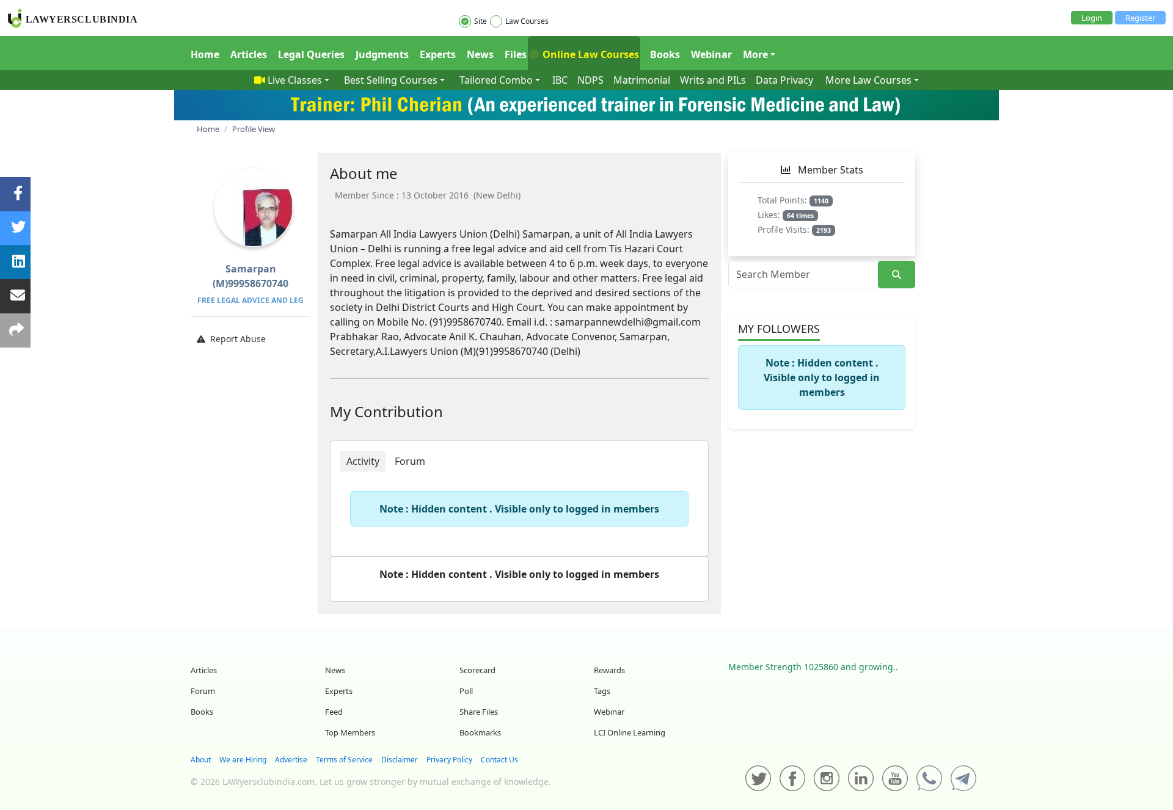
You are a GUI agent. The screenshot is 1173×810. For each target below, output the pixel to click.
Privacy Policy (449, 759)
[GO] (896, 274)
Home (205, 54)
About (201, 759)
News (480, 54)
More (755, 54)
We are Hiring (242, 759)
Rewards (609, 670)
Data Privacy (784, 80)
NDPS (590, 80)
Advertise (291, 759)
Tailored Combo (496, 80)
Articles (248, 54)
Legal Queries (311, 54)
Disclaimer (399, 759)
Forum (203, 690)
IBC (560, 80)
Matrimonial (641, 80)
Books (665, 54)
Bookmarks (480, 732)
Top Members (350, 732)
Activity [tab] (362, 461)
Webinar (711, 54)
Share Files (478, 711)
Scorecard (477, 670)
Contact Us (499, 759)
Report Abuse (238, 339)
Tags (602, 690)
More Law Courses (868, 80)
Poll (466, 690)
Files (516, 54)
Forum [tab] (410, 461)
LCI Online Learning (629, 732)
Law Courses (527, 21)
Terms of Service (344, 759)
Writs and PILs (713, 80)
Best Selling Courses (390, 80)
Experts (438, 54)
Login (1091, 17)
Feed (334, 711)
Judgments (382, 54)
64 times (800, 215)
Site (480, 21)
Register (1140, 17)
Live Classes (295, 80)
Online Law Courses (589, 54)
